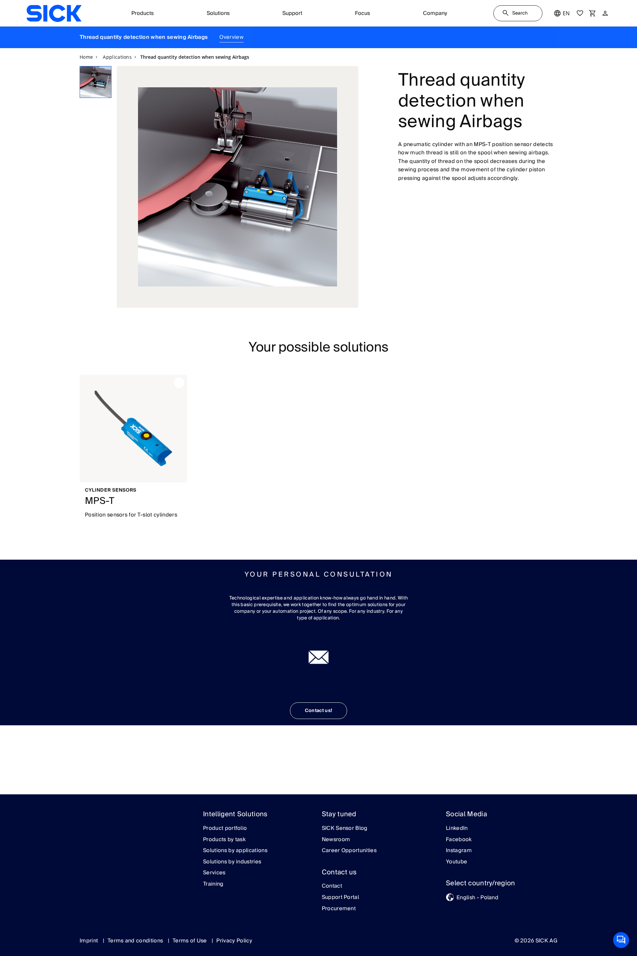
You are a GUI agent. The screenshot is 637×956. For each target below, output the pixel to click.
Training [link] (213, 884)
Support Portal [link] (340, 897)
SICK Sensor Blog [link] (345, 828)
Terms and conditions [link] (136, 940)
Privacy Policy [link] (234, 940)
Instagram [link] (459, 850)
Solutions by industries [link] (232, 862)
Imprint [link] (90, 940)
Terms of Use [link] (190, 940)
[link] (54, 13)
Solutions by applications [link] (235, 850)
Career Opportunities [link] (349, 850)
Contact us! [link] (318, 711)
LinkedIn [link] (457, 828)
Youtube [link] (456, 862)
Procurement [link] (339, 909)
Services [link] (214, 873)
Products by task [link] (224, 840)
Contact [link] (332, 886)
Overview (231, 37)
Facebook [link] (459, 840)
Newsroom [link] (336, 840)
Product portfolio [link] (225, 828)
